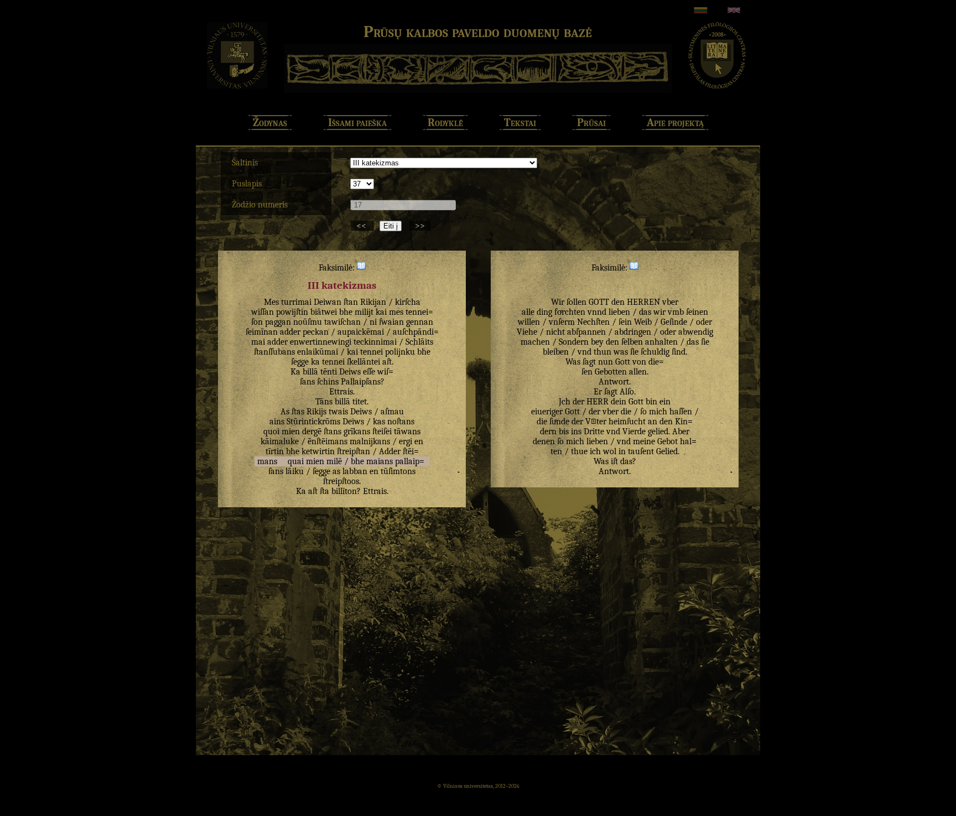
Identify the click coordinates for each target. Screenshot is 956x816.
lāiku (294, 471)
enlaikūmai (317, 352)
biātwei (323, 312)
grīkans (357, 431)
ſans (275, 471)
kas (379, 422)
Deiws (350, 372)
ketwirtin (318, 451)
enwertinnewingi (320, 342)
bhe (345, 312)
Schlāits (419, 342)
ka (315, 362)
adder (290, 332)
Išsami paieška (357, 122)
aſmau (392, 412)
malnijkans (370, 441)
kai (381, 312)
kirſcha (407, 302)
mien (291, 431)
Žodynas (270, 122)
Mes (271, 302)
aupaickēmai (360, 332)
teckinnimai (375, 342)
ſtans (332, 431)
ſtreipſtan (353, 451)
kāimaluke (280, 441)
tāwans (407, 431)
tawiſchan (342, 322)
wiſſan (262, 312)
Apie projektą (675, 122)
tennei (371, 352)
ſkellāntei (363, 362)
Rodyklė (445, 122)
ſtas (298, 412)
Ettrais (341, 392)
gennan (419, 322)
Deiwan (327, 302)
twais (338, 412)
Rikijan (373, 302)
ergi (405, 441)
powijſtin (292, 312)
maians (379, 461)
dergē (311, 431)
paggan (278, 322)
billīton (344, 491)
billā (310, 372)
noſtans (400, 422)
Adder (390, 451)
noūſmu (307, 322)
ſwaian (391, 322)
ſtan (351, 302)
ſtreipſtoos (341, 481)
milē (334, 461)
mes (396, 312)
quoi (271, 431)
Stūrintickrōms (313, 422)
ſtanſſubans (274, 352)
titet (359, 402)
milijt (364, 312)
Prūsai (591, 122)
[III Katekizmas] (361, 268)
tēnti (328, 372)
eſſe (369, 372)
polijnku (400, 352)
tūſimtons (398, 471)
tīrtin (275, 451)
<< (362, 226)
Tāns (323, 402)
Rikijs (316, 412)
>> (420, 226)
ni (373, 322)
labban (354, 471)
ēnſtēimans (327, 441)
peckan (316, 332)
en (418, 441)
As (284, 412)
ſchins (328, 382)
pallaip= (409, 461)
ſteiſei (382, 431)
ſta (324, 491)
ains (276, 422)
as (336, 471)
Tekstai (520, 122)
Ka (295, 372)
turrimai (296, 302)
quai (296, 461)
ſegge (300, 362)
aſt (387, 362)
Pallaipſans (361, 382)
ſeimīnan (262, 332)
